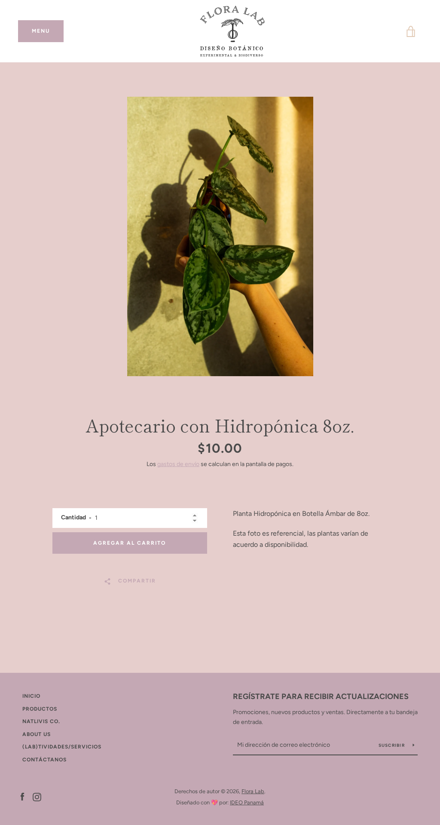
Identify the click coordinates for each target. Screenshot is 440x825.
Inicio (31, 696)
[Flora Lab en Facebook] (22, 796)
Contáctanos (44, 760)
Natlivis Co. (41, 721)
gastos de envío (178, 464)
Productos (39, 709)
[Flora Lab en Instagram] (37, 796)
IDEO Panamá (247, 802)
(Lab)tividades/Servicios (61, 747)
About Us (36, 734)
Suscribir (392, 745)
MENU (48, 31)
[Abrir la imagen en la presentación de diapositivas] (220, 236)
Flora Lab (252, 791)
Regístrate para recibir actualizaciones (321, 696)
